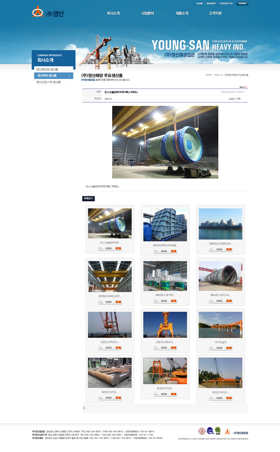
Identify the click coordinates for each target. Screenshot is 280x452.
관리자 (108, 98)
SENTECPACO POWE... (165, 245)
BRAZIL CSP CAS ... (220, 295)
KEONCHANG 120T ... (110, 296)
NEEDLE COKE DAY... (220, 243)
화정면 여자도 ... (110, 392)
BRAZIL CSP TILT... (165, 295)
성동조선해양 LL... (109, 341)
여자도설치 (221, 342)
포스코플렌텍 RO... (110, 242)
